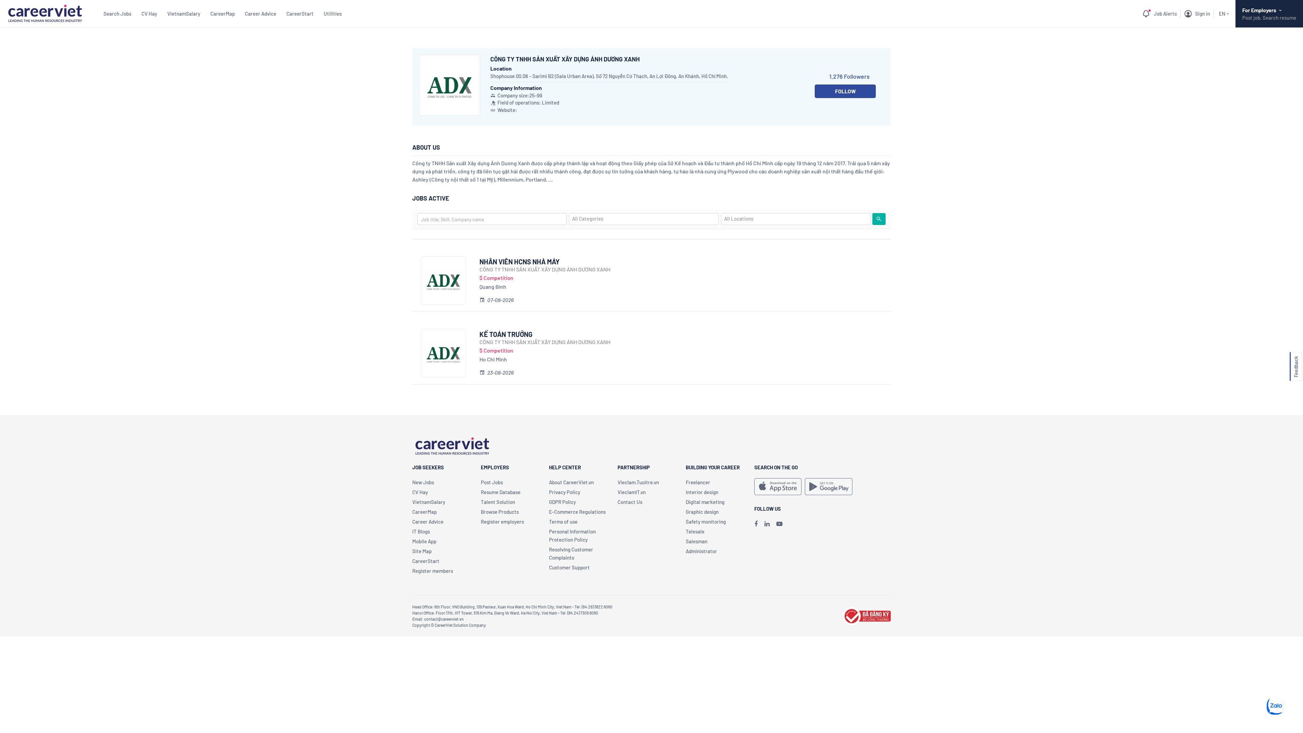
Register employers (502, 522)
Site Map (422, 551)
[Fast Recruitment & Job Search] (45, 13)
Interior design (702, 492)
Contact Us (630, 502)
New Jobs (423, 482)
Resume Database (501, 492)
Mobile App (424, 541)
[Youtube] (779, 523)
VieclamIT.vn (632, 492)
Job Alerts (1165, 14)
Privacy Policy (564, 492)
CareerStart (300, 14)
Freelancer (698, 482)
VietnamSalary (183, 14)
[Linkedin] (767, 523)
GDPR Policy (562, 502)
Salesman (696, 541)
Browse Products (500, 512)
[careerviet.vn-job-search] (777, 486)
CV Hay (149, 14)
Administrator (701, 551)
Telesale (695, 531)
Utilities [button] (333, 14)
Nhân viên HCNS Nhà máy (519, 262)
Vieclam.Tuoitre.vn (638, 482)
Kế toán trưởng (505, 334)
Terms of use (563, 522)
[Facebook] (756, 523)
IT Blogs (421, 531)
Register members (432, 571)
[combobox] (492, 219)
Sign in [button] (1202, 14)
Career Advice (260, 14)
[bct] (867, 615)
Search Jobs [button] (117, 14)
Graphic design (702, 512)
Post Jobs (492, 482)
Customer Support (569, 567)
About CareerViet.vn (571, 482)
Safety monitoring (706, 522)
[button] (1296, 366)
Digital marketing (705, 502)
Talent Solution (498, 502)
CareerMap (222, 14)
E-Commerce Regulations (577, 512)
